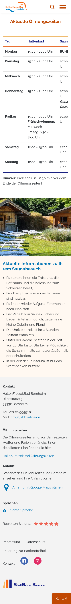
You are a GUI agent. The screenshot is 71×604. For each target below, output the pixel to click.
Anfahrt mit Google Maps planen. (37, 487)
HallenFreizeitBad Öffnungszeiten (28, 456)
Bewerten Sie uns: (17, 524)
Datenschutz (35, 542)
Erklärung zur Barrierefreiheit (25, 551)
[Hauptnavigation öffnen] (63, 7)
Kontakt (61, 598)
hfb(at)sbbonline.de (25, 417)
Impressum (11, 542)
